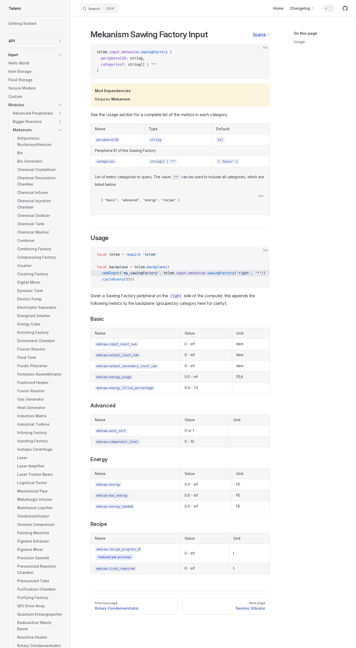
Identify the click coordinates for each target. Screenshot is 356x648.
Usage (299, 41)
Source (259, 34)
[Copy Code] (261, 52)
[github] (345, 8)
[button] (35, 41)
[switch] (328, 8)
